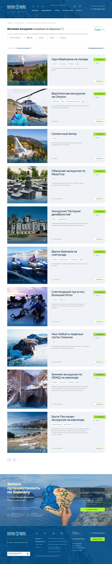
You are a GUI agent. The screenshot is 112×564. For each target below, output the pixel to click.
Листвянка (54, 63)
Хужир (62, 101)
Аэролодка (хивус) (58, 404)
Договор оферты (77, 550)
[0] (80, 6)
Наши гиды (39, 544)
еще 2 (81, 259)
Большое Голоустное (64, 259)
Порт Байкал (71, 63)
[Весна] (28, 38)
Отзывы (57, 10)
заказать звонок (97, 539)
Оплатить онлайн (67, 10)
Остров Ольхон (55, 101)
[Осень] (62, 38)
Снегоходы (56, 279)
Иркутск (54, 178)
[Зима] (39, 38)
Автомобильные (58, 198)
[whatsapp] (38, 6)
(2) (96, 48)
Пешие (55, 158)
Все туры (34, 10)
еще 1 (83, 101)
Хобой (53, 341)
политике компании (92, 503)
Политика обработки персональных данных (54, 548)
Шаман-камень (62, 63)
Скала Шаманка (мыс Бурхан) (73, 101)
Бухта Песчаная (67, 424)
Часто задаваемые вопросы (56, 538)
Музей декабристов (62, 219)
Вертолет (56, 121)
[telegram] (43, 6)
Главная (9, 23)
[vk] (33, 6)
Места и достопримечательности (57, 541)
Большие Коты (74, 259)
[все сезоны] (13, 38)
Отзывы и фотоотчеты (54, 551)
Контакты (79, 10)
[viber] (62, 533)
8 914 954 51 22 (99, 9)
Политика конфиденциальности (57, 544)
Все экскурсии (46, 10)
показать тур (99, 81)
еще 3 (77, 63)
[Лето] (50, 38)
